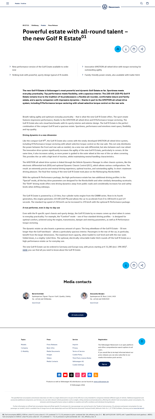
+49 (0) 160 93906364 (43, 299)
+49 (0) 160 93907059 (101, 299)
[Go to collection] (147, 3)
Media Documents (53, 351)
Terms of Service (79, 351)
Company (24, 348)
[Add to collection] (134, 49)
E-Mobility (25, 351)
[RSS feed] (96, 375)
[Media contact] (118, 49)
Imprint (75, 344)
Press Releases (52, 344)
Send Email (36, 303)
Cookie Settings (78, 365)
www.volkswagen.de (101, 381)
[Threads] (71, 375)
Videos (49, 358)
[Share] (142, 49)
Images (49, 355)
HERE (25, 250)
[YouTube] (65, 375)
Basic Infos (51, 348)
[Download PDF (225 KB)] (126, 49)
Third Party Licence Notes (82, 358)
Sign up (104, 364)
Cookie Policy (77, 355)
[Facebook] (90, 375)
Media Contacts (52, 361)
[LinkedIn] (59, 375)
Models (43, 25)
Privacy (75, 348)
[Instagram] (77, 375)
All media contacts (77, 315)
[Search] (141, 3)
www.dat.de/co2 (138, 408)
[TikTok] (83, 375)
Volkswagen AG (78, 361)
